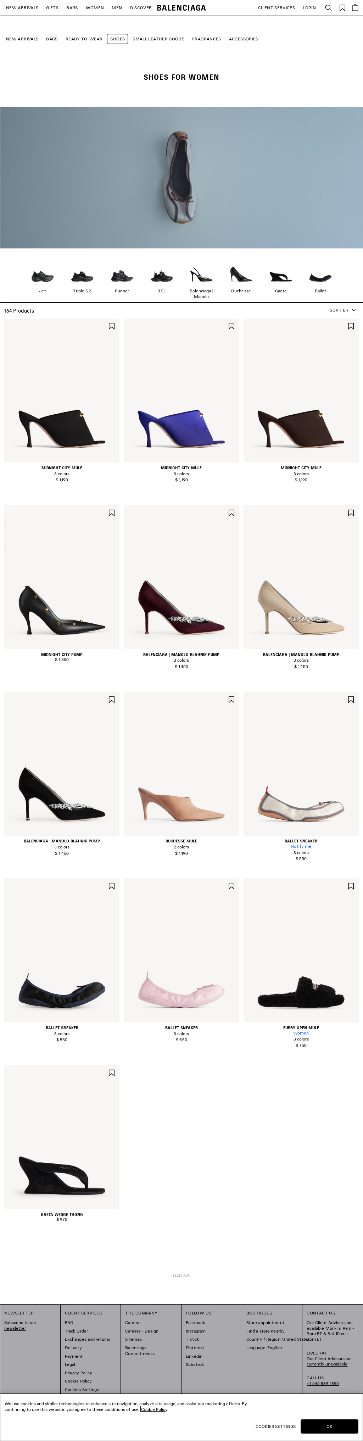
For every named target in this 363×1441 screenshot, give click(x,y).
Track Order (76, 1331)
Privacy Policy (79, 1372)
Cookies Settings (82, 1389)
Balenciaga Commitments (139, 1350)
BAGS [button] (72, 7)
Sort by (339, 310)
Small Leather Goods (158, 38)
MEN (117, 7)
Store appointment (265, 1322)
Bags (51, 38)
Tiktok (192, 1339)
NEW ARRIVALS (22, 7)
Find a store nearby (265, 1331)
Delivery (73, 1347)
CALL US (323, 1380)
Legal (70, 1364)
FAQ (69, 1322)
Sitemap (133, 1339)
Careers (132, 1322)
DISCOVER (141, 7)
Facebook (195, 1322)
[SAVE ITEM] (112, 326)
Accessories (243, 38)
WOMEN (95, 7)
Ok (329, 1426)
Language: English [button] (264, 1347)
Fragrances (206, 38)
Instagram (196, 1331)
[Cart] (355, 8)
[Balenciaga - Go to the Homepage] (181, 8)
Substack (195, 1364)
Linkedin (194, 1356)
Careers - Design (141, 1331)
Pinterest (195, 1347)
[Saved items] (342, 7)
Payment (74, 1356)
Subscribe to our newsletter (20, 1325)
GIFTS (52, 7)
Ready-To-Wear (84, 38)
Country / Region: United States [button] (278, 1339)
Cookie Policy (78, 1381)
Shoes (117, 38)
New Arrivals (22, 38)
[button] (59, 459)
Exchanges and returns (88, 1339)
